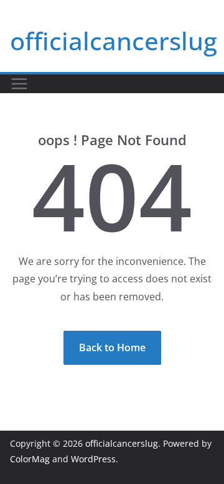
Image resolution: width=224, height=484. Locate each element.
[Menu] (19, 83)
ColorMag (30, 459)
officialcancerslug (113, 41)
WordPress (93, 459)
